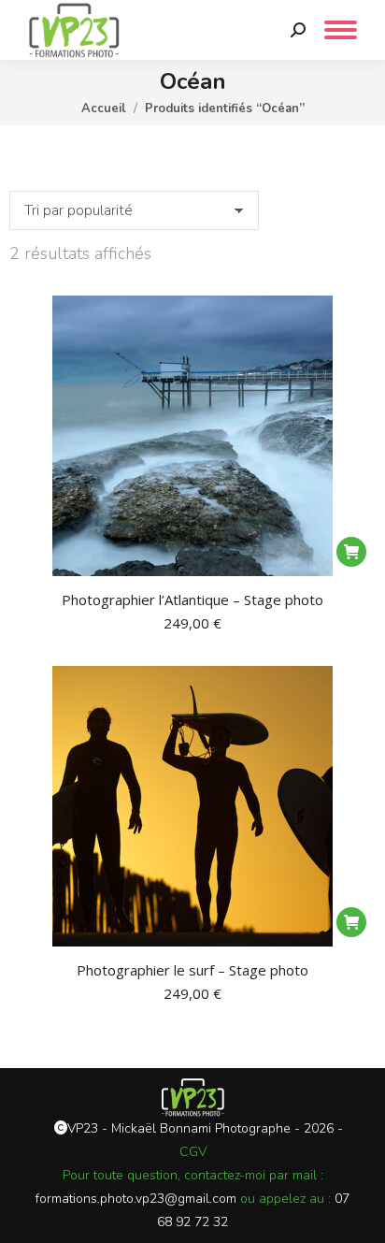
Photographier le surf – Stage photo (192, 970)
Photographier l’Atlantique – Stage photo (192, 599)
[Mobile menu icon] (340, 30)
